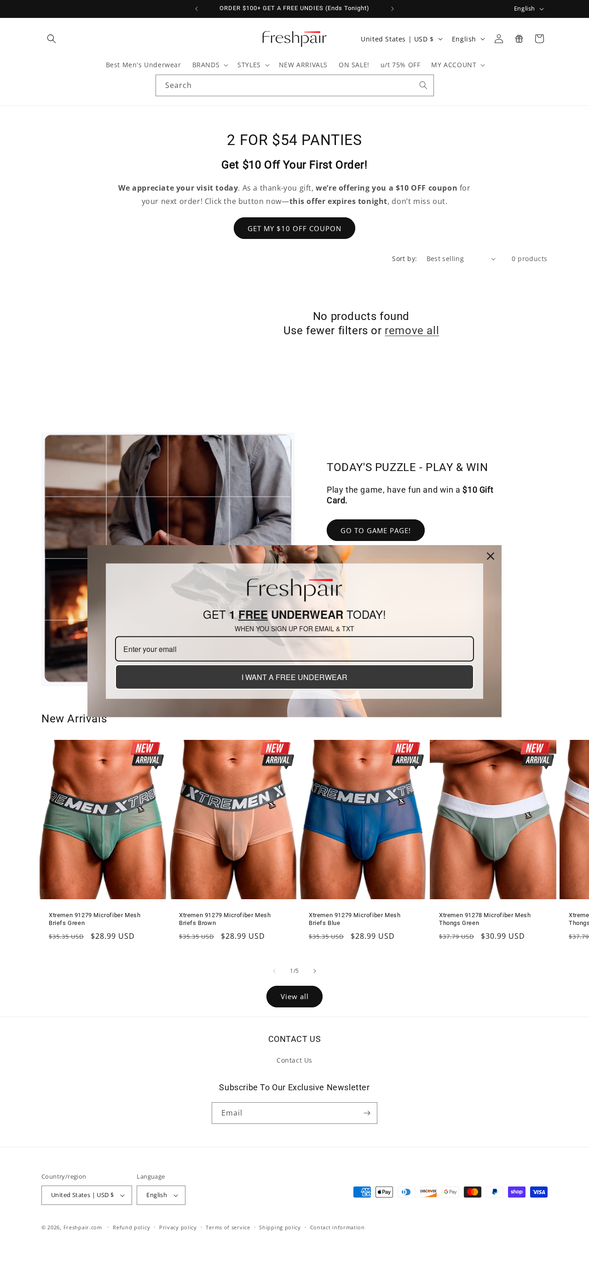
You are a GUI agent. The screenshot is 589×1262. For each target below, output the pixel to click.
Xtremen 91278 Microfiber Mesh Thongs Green (485, 919)
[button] (51, 39)
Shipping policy (280, 1227)
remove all (412, 330)
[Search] (423, 85)
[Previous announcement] (196, 8)
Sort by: (404, 258)
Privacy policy (178, 1227)
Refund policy (131, 1227)
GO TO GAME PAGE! (376, 530)
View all (295, 996)
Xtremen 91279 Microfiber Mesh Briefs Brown (225, 919)
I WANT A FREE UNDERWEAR (294, 677)
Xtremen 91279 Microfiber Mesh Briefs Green (94, 919)
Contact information (337, 1227)
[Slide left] (274, 971)
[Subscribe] (367, 1113)
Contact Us (294, 1060)
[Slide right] (315, 971)
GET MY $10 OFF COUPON (294, 228)
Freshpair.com (83, 1227)
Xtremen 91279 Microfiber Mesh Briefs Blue (354, 919)
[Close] (490, 556)
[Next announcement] (392, 8)
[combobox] (294, 85)
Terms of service (228, 1227)
